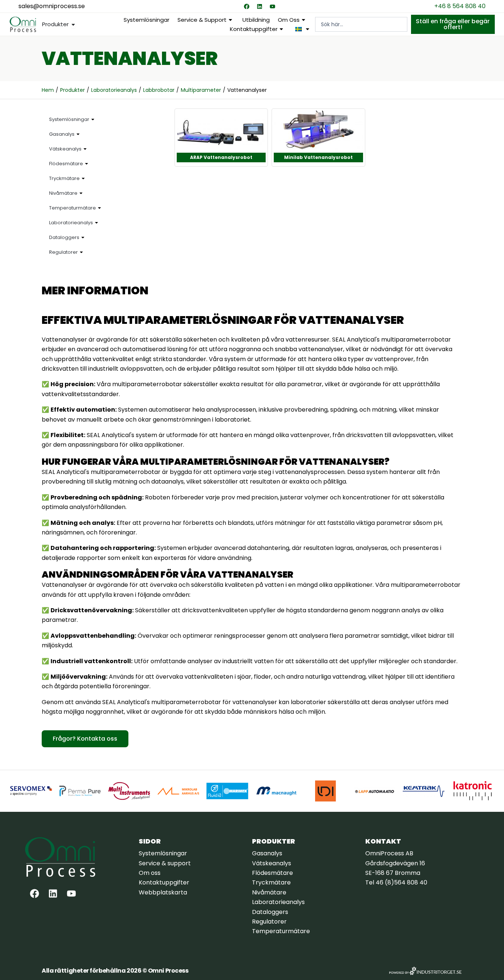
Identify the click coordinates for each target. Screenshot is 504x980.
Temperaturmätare (72, 207)
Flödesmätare (66, 163)
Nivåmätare (63, 193)
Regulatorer (63, 252)
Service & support (202, 20)
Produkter (72, 90)
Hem (48, 90)
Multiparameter (201, 90)
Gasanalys (62, 134)
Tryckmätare (64, 178)
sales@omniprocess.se (51, 6)
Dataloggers (64, 237)
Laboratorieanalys (114, 90)
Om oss (289, 20)
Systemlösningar (146, 20)
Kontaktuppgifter (253, 29)
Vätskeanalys (65, 148)
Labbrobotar (159, 90)
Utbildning (256, 20)
